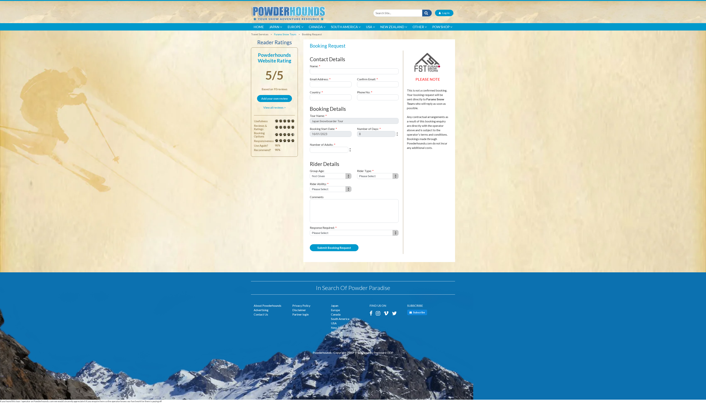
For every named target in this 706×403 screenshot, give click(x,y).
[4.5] (277, 135)
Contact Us (261, 314)
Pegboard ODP (383, 352)
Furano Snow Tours (285, 34)
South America (344, 27)
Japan (274, 27)
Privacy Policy (301, 305)
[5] (277, 121)
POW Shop (441, 27)
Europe (294, 27)
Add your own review (274, 98)
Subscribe (419, 312)
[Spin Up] (397, 133)
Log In (445, 13)
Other (418, 27)
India (334, 336)
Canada (316, 27)
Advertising (261, 310)
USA (369, 27)
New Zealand (392, 27)
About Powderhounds (267, 305)
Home (259, 27)
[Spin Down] (397, 136)
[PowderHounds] (300, 13)
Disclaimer (299, 310)
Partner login (300, 314)
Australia (336, 332)
